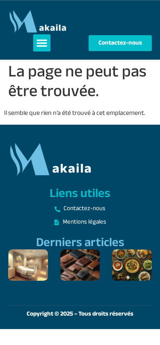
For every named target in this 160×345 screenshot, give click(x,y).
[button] (41, 43)
